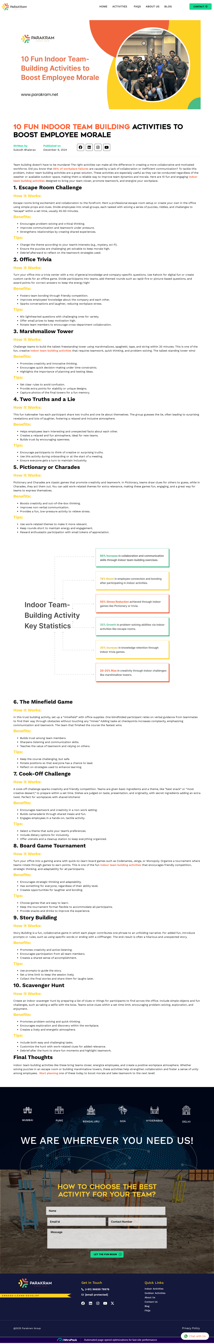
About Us (152, 6)
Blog (168, 6)
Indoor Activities (154, 1288)
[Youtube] (106, 147)
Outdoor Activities (155, 1293)
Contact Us (151, 1301)
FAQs (137, 6)
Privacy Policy (191, 1328)
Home (103, 6)
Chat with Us (197, 1336)
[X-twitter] (112, 1303)
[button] (120, 6)
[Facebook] (80, 147)
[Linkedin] (89, 147)
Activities (119, 6)
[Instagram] (97, 147)
